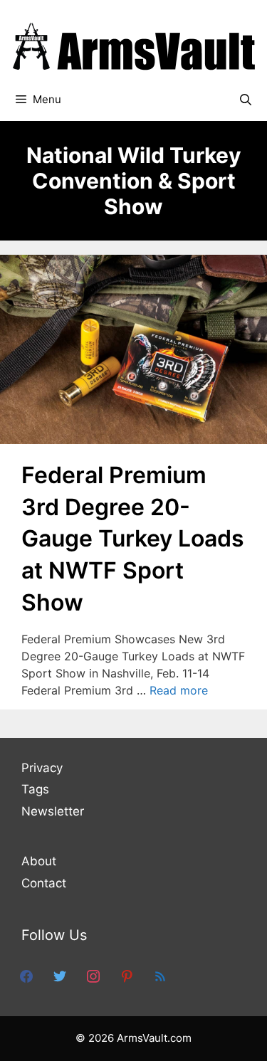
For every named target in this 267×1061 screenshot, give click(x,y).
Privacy (42, 768)
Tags (35, 789)
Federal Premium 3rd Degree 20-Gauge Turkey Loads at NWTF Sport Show (132, 538)
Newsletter (52, 811)
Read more (179, 690)
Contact (43, 883)
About (38, 861)
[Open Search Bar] (245, 99)
